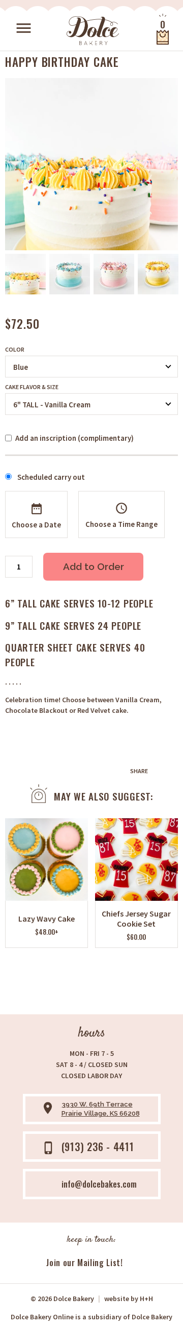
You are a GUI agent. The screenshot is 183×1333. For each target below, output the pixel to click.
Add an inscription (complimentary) (74, 438)
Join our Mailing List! (84, 1262)
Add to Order (93, 566)
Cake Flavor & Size (31, 387)
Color (14, 350)
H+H (128, 1298)
